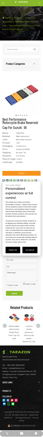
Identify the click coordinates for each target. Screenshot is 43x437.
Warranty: (6, 156)
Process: (6, 143)
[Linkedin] (3, 400)
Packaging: (7, 146)
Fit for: (5, 149)
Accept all (30, 250)
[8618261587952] (12, 403)
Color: (5, 139)
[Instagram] (16, 400)
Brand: (5, 133)
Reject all (13, 250)
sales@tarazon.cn (16, 368)
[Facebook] (7, 400)
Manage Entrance (23, 418)
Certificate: (7, 162)
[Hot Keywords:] (35, 49)
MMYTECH (8, 418)
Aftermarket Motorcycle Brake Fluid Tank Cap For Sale (14, 332)
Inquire (21, 173)
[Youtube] (12, 400)
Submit (14, 293)
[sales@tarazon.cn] (4, 403)
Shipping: (6, 152)
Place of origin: (9, 159)
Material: (6, 136)
